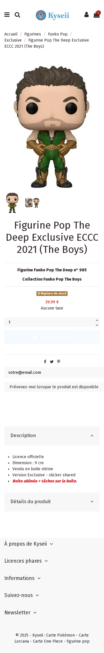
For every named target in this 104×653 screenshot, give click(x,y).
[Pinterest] (58, 361)
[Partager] (45, 361)
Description (23, 435)
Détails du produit (30, 501)
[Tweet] (52, 361)
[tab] (52, 435)
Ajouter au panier (56, 337)
